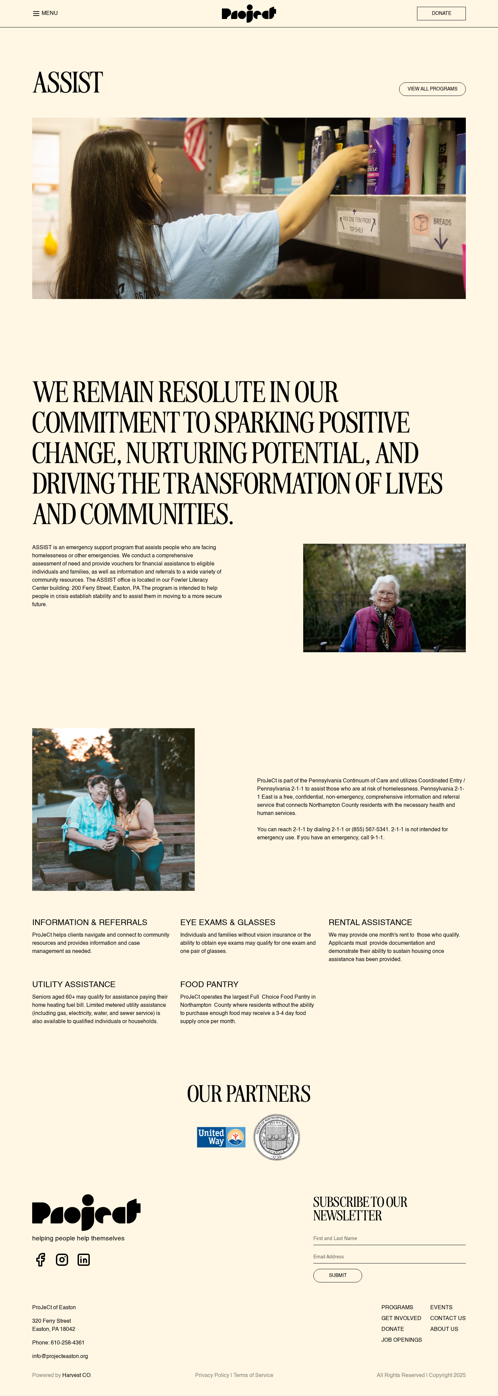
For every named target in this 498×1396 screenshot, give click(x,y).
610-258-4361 (68, 1343)
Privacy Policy (212, 1375)
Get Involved (401, 1318)
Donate (392, 1329)
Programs (397, 1308)
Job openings (401, 1340)
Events (441, 1308)
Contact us (448, 1318)
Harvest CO (76, 1375)
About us (444, 1329)
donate (441, 13)
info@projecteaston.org (60, 1356)
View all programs (432, 89)
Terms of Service (253, 1375)
